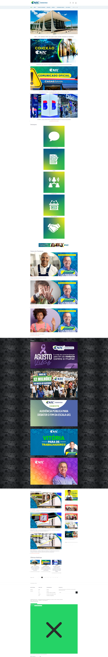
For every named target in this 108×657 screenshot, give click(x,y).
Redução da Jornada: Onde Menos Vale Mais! (38, 277)
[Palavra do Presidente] (54, 136)
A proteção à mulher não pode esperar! (37, 333)
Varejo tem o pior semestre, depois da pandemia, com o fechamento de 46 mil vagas (54, 64)
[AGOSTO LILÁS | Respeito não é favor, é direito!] (54, 355)
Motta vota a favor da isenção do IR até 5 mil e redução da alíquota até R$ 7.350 (42, 456)
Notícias (54, 34)
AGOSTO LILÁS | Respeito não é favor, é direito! (37, 369)
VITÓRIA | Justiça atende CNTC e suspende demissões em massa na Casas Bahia (54, 119)
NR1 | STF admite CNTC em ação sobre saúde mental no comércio (54, 37)
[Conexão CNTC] (54, 182)
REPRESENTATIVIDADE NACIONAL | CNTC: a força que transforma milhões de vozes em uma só (44, 398)
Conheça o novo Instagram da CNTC (35, 485)
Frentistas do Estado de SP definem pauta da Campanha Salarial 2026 (71, 512)
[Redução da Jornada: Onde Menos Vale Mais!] (54, 264)
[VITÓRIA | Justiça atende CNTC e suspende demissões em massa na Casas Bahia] (54, 105)
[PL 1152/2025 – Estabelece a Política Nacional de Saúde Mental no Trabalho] (45, 500)
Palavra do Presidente (54, 147)
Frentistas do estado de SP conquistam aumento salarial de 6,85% (70, 521)
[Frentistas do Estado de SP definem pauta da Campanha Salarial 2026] (71, 507)
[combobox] (77, 7)
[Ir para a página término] (60, 577)
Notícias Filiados (54, 239)
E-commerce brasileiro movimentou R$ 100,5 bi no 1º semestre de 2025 (70, 539)
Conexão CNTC (54, 193)
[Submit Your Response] (40, 656)
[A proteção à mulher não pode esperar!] (54, 320)
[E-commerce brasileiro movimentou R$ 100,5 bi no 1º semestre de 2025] (71, 534)
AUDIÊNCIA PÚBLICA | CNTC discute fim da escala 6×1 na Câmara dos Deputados (42, 427)
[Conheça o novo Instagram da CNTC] (54, 471)
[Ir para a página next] (59, 577)
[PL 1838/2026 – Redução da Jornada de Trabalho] (71, 525)
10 (57, 577)
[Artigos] (54, 159)
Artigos (54, 170)
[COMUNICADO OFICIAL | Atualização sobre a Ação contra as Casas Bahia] (54, 78)
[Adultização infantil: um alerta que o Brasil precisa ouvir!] (54, 292)
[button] (35, 7)
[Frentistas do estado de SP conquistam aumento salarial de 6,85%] (71, 516)
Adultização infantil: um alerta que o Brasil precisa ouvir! (40, 305)
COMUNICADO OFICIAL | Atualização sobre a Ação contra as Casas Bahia (54, 92)
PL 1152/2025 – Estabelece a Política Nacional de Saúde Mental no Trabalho (43, 510)
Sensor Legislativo (54, 216)
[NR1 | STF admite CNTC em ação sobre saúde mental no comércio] (54, 22)
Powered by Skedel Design (34, 601)
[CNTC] (39, 3)
